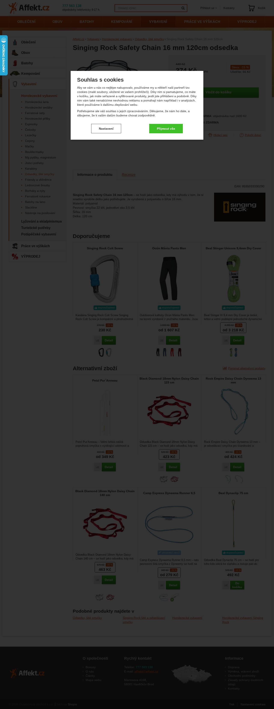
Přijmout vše (166, 128)
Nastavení (106, 128)
